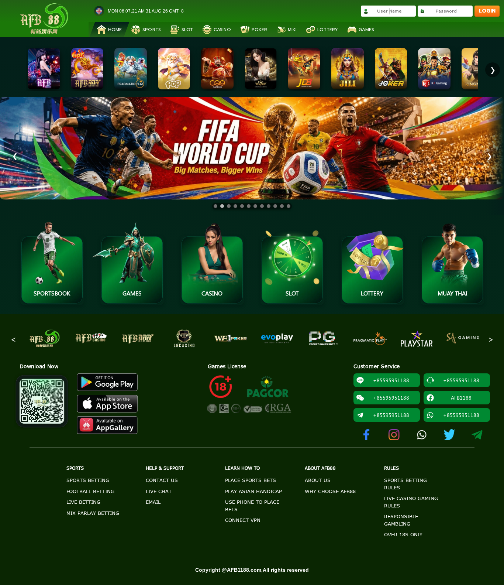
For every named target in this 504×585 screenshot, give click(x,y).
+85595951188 (391, 414)
